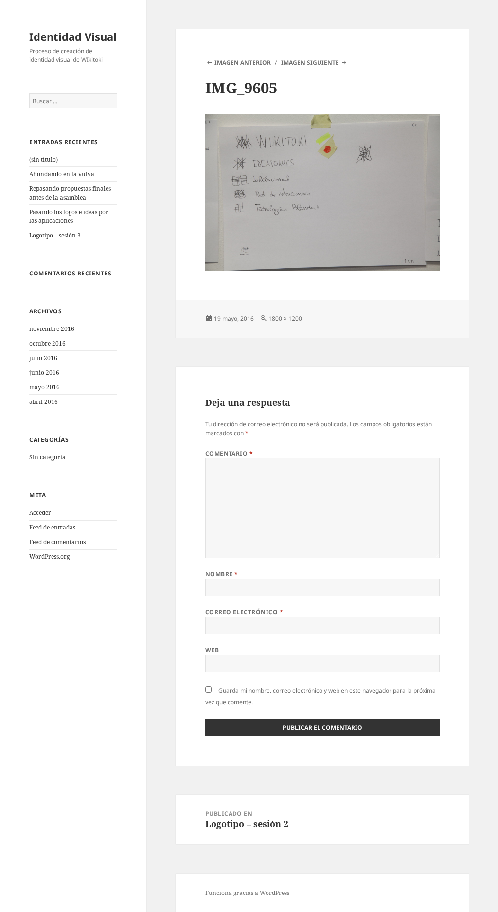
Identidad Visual (73, 36)
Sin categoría (47, 457)
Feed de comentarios (57, 542)
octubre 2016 (47, 343)
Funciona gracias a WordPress (247, 893)
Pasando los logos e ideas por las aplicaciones (68, 216)
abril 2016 (43, 402)
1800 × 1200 (285, 318)
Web (212, 650)
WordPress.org (49, 556)
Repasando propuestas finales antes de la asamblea (70, 192)
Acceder (40, 513)
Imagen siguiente (310, 62)
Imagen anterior (242, 62)
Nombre (221, 574)
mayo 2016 (44, 387)
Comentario (229, 453)
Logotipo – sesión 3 (55, 235)
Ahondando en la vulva (61, 174)
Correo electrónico (244, 612)
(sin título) (43, 159)
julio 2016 (43, 358)
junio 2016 (44, 372)
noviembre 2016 (51, 329)
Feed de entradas (52, 527)
